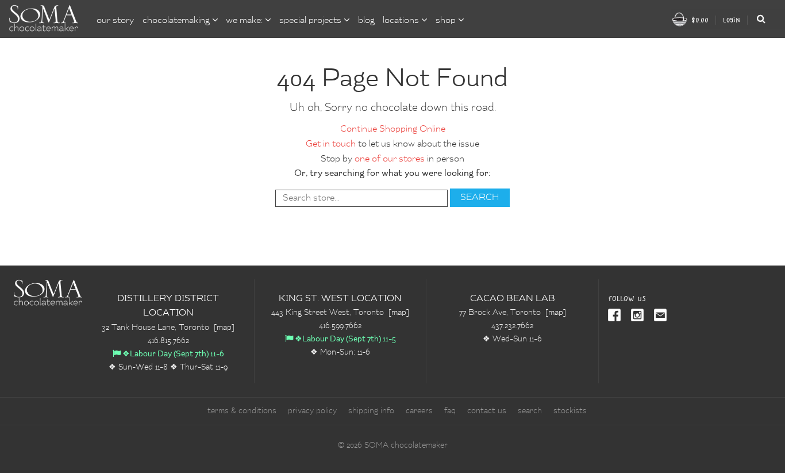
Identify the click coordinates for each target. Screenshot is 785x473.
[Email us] (658, 316)
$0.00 (699, 20)
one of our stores (390, 159)
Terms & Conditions (241, 411)
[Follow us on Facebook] (615, 316)
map (224, 328)
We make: (245, 20)
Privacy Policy (312, 411)
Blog (366, 20)
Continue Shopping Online (392, 129)
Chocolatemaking (177, 20)
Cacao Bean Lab (512, 298)
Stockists (570, 411)
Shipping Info (371, 411)
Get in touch (331, 144)
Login (731, 20)
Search (530, 411)
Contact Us (486, 411)
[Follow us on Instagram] (635, 316)
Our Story (115, 20)
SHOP (447, 20)
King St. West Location (340, 298)
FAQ (450, 411)
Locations (402, 20)
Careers (419, 411)
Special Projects (311, 20)
